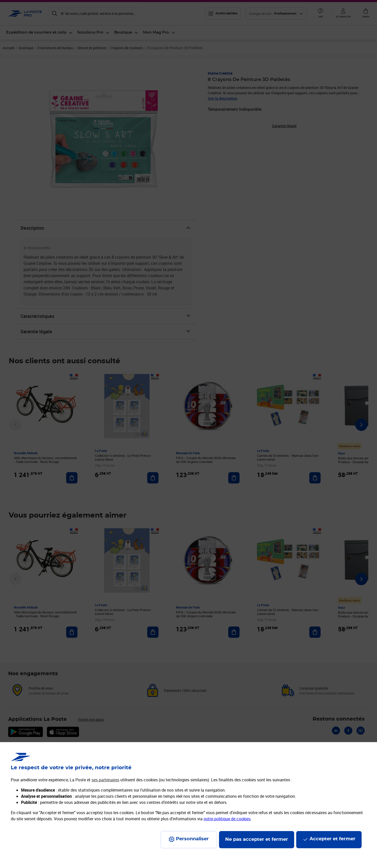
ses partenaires (105, 780)
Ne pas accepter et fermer (256, 839)
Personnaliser (192, 839)
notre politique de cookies (227, 819)
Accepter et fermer (332, 839)
